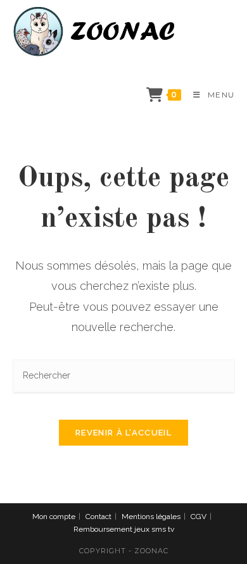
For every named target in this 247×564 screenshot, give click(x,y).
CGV (198, 516)
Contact (98, 516)
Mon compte (53, 516)
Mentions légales (151, 516)
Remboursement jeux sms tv (123, 529)
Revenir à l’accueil (123, 432)
